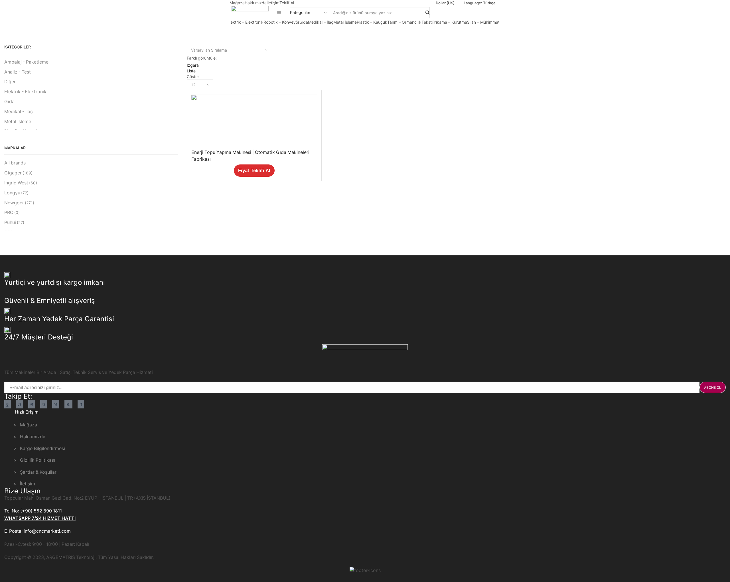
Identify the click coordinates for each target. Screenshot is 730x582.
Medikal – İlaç (320, 22)
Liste (191, 70)
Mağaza (237, 2)
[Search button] (427, 12)
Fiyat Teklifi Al (254, 170)
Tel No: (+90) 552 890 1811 (33, 511)
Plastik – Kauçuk (372, 22)
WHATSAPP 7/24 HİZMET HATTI (40, 518)
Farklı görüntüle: (202, 58)
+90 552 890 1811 (481, 12)
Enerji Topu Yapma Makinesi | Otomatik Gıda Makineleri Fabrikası (250, 156)
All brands (15, 163)
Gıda (303, 22)
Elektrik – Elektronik (245, 22)
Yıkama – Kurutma (450, 22)
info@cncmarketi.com (439, 12)
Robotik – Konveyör (281, 22)
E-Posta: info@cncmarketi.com (37, 531)
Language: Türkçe (480, 3)
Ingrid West (20, 183)
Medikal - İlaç (18, 111)
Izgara (193, 65)
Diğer (10, 81)
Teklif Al (286, 2)
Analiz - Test (17, 72)
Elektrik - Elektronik (25, 91)
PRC (12, 212)
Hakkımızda (256, 2)
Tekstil (427, 22)
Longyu (16, 193)
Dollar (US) (445, 3)
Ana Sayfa (17, 31)
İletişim (273, 2)
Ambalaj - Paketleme (26, 62)
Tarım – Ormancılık (404, 22)
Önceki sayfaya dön (703, 31)
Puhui (14, 222)
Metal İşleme (345, 22)
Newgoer (19, 202)
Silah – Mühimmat (483, 22)
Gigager (18, 173)
